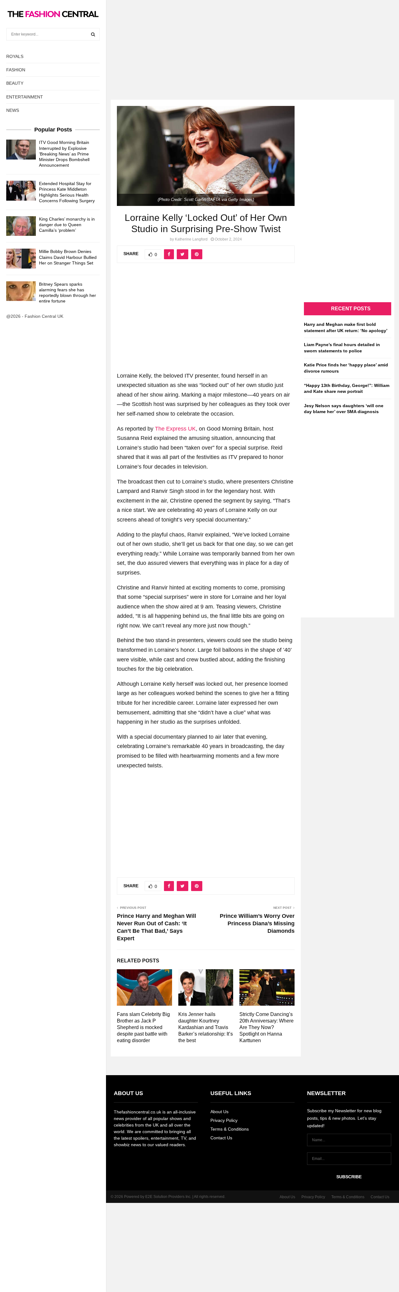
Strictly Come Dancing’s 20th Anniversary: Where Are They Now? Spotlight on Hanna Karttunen (266, 1027)
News (12, 110)
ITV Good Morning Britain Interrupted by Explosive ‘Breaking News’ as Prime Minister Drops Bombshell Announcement (64, 154)
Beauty (14, 83)
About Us (219, 1111)
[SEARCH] (93, 34)
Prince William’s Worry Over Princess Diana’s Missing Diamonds (257, 923)
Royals (14, 56)
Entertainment (24, 96)
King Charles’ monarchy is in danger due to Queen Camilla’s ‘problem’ (67, 225)
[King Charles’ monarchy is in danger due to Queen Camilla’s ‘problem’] (21, 226)
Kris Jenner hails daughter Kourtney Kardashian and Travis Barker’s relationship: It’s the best (205, 1027)
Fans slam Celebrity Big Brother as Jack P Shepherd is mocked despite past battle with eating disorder (143, 1027)
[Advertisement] (199, 43)
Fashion (15, 69)
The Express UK (175, 429)
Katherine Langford (191, 239)
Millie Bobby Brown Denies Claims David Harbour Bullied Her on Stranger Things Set (68, 257)
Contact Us (221, 1137)
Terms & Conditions (229, 1129)
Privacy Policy (224, 1120)
